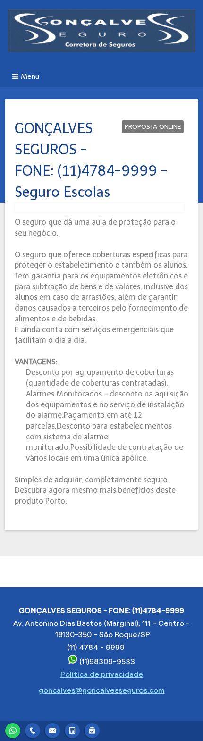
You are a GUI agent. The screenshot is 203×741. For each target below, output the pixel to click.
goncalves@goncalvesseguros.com (102, 690)
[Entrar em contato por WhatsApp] (12, 729)
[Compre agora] (92, 729)
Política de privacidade (101, 674)
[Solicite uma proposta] (72, 729)
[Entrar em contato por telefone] (32, 730)
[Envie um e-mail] (52, 729)
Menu (30, 76)
